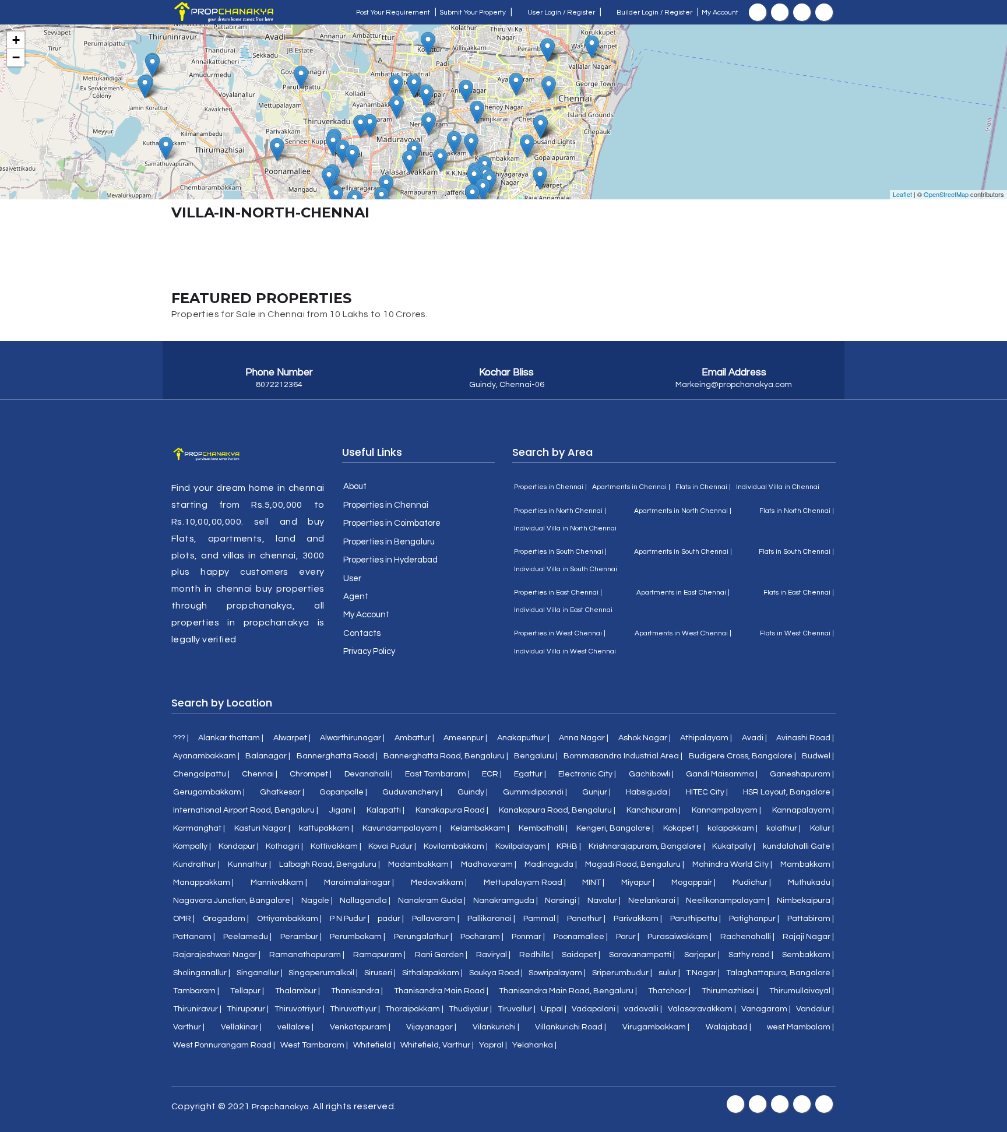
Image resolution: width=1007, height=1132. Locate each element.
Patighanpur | (754, 919)
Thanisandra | (357, 991)
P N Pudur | (349, 919)
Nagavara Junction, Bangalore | (233, 901)
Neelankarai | (653, 901)
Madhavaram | (488, 864)
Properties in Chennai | (550, 487)
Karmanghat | (199, 828)
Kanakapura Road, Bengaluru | (557, 810)
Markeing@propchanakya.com (733, 385)
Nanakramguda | (505, 901)
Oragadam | (226, 919)
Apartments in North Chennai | (682, 511)
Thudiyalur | (470, 1009)
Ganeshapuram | (802, 774)
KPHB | (569, 846)
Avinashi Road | (805, 738)
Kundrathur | (196, 864)
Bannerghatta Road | (337, 756)
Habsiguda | (648, 792)
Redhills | (536, 955)
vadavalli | (643, 1009)
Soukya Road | (496, 973)
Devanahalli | (368, 774)
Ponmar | (528, 937)
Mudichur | (752, 882)
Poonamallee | (581, 937)
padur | (391, 919)
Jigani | (342, 810)
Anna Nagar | (583, 738)
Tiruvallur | (517, 1009)
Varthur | (189, 1027)
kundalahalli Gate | (798, 846)
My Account (720, 12)
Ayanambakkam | (206, 756)
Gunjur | (596, 792)
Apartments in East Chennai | (683, 592)
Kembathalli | (543, 828)
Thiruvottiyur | (355, 1009)
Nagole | (317, 901)
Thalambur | (297, 991)
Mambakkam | (807, 864)
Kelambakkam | (479, 828)
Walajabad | (728, 1027)
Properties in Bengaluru (389, 541)
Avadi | (754, 738)
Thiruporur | (248, 1009)
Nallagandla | (365, 901)
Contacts (362, 633)
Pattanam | (194, 937)
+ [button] (16, 40)
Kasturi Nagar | (262, 828)
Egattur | (530, 774)
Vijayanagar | (431, 1027)
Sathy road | (750, 955)
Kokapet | (680, 828)
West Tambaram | (314, 1045)
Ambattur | (414, 738)
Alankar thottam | (230, 738)
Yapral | (493, 1045)
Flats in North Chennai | (796, 511)
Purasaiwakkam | (679, 937)
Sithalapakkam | (432, 973)
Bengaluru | (536, 756)
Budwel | (818, 756)
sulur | (669, 973)
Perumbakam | (357, 937)
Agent (355, 596)
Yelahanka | (534, 1045)
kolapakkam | (732, 828)
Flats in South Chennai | (796, 552)
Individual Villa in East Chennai (563, 610)
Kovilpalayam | (522, 846)
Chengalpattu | (201, 774)
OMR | (184, 919)
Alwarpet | (292, 738)
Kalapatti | (385, 810)
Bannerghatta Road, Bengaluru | (445, 756)
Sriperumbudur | (622, 973)
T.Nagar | (703, 973)
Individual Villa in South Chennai (565, 569)
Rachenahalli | (747, 937)
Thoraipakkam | (414, 1009)
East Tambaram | (437, 774)
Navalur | (604, 901)
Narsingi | (562, 901)
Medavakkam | (439, 882)
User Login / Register (560, 12)
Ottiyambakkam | (289, 919)
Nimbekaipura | (805, 901)
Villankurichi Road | (570, 1027)
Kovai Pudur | (392, 846)
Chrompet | (311, 774)
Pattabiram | (810, 919)
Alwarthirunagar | (352, 738)
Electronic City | (587, 774)
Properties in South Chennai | (560, 552)
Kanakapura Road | (452, 810)
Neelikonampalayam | (727, 901)
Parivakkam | (638, 919)
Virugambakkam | (655, 1027)
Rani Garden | (441, 955)
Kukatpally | (733, 846)
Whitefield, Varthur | (437, 1045)
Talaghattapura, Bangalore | (780, 973)
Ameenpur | (465, 738)
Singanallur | (260, 973)
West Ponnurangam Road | (224, 1045)
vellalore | (295, 1027)
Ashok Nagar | (644, 738)
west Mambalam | (800, 1027)
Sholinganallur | (201, 973)
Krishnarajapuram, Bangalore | (647, 846)
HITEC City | (707, 792)
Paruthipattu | (695, 919)
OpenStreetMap (946, 194)
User (352, 578)
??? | (181, 738)
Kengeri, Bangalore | (615, 828)
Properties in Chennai (385, 505)
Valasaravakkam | (702, 1009)
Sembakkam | (808, 955)
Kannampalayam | (726, 810)
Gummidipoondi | (535, 792)
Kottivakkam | (336, 846)
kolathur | (783, 828)
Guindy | (472, 792)
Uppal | (553, 1009)
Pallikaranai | (491, 919)
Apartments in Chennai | (631, 487)
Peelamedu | (247, 937)
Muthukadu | (811, 882)
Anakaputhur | (523, 738)
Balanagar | (267, 756)
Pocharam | (482, 937)
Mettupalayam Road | (525, 882)
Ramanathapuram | (306, 955)
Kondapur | (239, 846)
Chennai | (259, 774)
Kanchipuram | (653, 810)
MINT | (593, 882)
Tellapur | (247, 991)
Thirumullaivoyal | (801, 991)
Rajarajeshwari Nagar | (216, 955)
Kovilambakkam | (456, 846)
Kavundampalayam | (401, 828)
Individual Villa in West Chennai (565, 651)
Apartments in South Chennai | (683, 552)
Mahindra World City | (732, 864)
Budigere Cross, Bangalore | (742, 756)
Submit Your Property (472, 12)
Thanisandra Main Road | (441, 991)
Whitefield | (374, 1045)
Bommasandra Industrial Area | (623, 756)
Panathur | (586, 919)
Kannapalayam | (803, 810)
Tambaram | (196, 991)
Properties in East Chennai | (558, 592)
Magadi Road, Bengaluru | (634, 864)
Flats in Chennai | (703, 487)
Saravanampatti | (642, 955)
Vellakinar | (241, 1027)
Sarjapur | (702, 955)
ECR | (492, 774)
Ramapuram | (379, 955)
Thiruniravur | (197, 1009)
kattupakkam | (326, 828)
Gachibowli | (651, 774)
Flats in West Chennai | (797, 633)
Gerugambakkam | (209, 792)
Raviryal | (493, 955)
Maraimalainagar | (359, 882)
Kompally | (192, 846)
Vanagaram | (766, 1009)
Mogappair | (693, 882)
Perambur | (301, 937)
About (355, 486)
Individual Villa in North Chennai (565, 528)
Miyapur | (637, 882)
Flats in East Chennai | (798, 592)
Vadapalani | (595, 1009)
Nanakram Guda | (432, 901)
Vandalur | (815, 1009)
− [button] (16, 57)
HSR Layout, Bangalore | (788, 792)
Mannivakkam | (279, 882)
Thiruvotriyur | (299, 1009)
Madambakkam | (420, 864)
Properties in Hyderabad (390, 560)
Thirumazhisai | (730, 991)
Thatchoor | (669, 991)
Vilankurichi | (496, 1027)
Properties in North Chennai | (560, 511)
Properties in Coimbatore (392, 523)
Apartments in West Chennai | (683, 633)
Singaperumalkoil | (323, 973)
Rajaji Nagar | (808, 937)
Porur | (627, 937)
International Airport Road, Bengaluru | (245, 810)
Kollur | (822, 828)
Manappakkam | (203, 882)
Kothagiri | (284, 846)
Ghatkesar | (282, 792)
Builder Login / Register (653, 12)
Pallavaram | (435, 919)
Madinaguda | (550, 864)
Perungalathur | (423, 937)
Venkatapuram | (360, 1027)
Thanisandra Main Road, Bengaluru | (568, 991)
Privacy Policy (369, 651)
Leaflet (902, 194)
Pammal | (541, 919)
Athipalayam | (706, 738)
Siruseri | (380, 973)
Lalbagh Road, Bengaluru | (329, 864)
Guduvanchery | (412, 792)
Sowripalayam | (557, 973)
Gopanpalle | (343, 792)
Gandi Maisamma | (722, 774)
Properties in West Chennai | (559, 633)
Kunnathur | (249, 864)
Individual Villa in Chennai (777, 487)
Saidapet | (581, 955)
